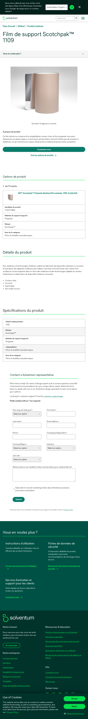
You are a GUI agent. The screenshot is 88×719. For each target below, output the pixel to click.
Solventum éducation (54, 637)
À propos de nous (10, 658)
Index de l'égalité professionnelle (16, 686)
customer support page (53, 396)
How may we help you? (23, 410)
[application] (44, 94)
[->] (72, 7)
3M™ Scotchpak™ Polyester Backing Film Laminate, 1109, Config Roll (47, 193)
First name (51, 410)
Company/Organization (57, 433)
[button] (74, 713)
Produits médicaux (35, 26)
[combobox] (67, 18)
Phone (15, 433)
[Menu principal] (83, 18)
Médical (21, 26)
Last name (17, 421)
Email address (53, 421)
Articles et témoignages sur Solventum (61, 632)
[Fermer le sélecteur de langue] (79, 7)
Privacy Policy (12, 712)
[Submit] (76, 18)
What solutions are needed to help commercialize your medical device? (42, 467)
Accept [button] (74, 699)
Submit (19, 499)
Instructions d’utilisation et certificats (60, 651)
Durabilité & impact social (13, 672)
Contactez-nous (52, 672)
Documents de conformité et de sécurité (62, 641)
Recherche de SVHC (53, 646)
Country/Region (20, 444)
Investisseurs (8, 667)
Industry (50, 444)
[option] (44, 96)
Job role (16, 456)
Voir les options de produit (42, 155)
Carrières (7, 663)
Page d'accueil (9, 26)
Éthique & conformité (11, 677)
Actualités (7, 681)
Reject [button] (74, 706)
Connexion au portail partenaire (58, 677)
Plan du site (50, 682)
